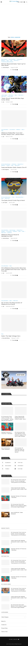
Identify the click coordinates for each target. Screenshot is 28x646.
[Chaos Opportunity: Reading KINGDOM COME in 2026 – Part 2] (5, 490)
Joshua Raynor (6, 67)
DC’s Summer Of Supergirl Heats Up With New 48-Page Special (19, 450)
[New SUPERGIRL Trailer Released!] (5, 514)
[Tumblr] (16, 639)
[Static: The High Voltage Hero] (14, 323)
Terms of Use (4, 631)
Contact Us (3, 624)
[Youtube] (24, 2)
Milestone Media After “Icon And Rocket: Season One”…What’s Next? (12, 133)
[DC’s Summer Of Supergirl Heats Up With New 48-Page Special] (21, 442)
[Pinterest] (21, 2)
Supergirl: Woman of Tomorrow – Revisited (18, 496)
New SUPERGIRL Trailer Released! (17, 513)
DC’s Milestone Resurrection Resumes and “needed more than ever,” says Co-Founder (13, 269)
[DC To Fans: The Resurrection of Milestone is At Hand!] (14, 289)
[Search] (26, 2)
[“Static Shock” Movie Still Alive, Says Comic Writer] (14, 84)
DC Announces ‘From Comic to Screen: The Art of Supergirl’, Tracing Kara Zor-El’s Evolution (18, 481)
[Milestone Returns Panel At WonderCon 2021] (14, 219)
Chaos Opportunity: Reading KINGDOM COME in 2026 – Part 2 (19, 489)
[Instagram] (20, 2)
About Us (3, 621)
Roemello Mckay (6, 338)
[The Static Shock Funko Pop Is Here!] (14, 186)
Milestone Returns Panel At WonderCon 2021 (10, 235)
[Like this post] (10, 69)
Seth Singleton (6, 169)
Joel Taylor (5, 202)
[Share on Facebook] (12, 69)
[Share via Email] (17, 69)
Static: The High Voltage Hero (10, 336)
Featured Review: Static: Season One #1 (14, 167)
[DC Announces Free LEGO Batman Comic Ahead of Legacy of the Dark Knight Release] (5, 506)
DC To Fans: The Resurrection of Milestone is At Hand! (11, 303)
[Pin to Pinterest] (15, 69)
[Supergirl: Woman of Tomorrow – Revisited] (5, 498)
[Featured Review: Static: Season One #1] (14, 153)
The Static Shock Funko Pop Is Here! (13, 200)
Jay (3, 102)
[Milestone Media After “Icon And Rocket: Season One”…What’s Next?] (14, 118)
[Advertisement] (14, 19)
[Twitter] (18, 2)
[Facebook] (9, 639)
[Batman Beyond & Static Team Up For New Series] (14, 48)
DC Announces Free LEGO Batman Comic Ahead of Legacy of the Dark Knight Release (18, 506)
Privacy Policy (4, 628)
